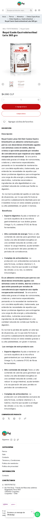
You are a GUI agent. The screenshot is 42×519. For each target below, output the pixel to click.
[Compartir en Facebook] (3, 419)
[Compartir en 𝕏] (9, 419)
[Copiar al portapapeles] (25, 419)
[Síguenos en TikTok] (18, 440)
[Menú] (2, 10)
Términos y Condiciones (11, 460)
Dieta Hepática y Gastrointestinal (21, 19)
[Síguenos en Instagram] (11, 440)
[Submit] (31, 10)
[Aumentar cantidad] (38, 100)
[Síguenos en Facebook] (14, 440)
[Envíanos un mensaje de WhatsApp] (37, 514)
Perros (11, 17)
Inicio (4, 17)
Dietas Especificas (33, 17)
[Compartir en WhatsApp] (14, 419)
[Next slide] (39, 84)
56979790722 (10, 485)
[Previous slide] (3, 84)
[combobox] (19, 10)
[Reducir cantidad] (3, 100)
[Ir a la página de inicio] (21, 4)
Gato (4, 454)
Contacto (5, 457)
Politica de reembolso (10, 463)
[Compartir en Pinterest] (20, 419)
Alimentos (20, 17)
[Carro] (39, 10)
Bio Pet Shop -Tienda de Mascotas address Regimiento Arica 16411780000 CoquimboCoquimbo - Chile (21, 491)
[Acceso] (35, 10)
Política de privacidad (10, 466)
